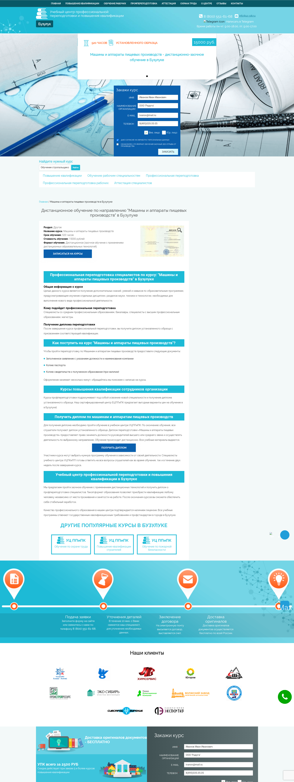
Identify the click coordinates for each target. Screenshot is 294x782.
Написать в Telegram (240, 21)
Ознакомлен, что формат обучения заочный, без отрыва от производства (148, 145)
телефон (129, 124)
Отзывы (221, 3)
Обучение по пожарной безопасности (157, 548)
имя (132, 97)
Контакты (237, 3)
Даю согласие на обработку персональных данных (145, 140)
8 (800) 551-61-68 (218, 16)
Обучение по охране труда (71, 546)
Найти (76, 167)
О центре (206, 3)
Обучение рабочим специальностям (113, 175)
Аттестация (169, 3)
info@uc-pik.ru (247, 15)
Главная (56, 3)
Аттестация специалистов (133, 183)
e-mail (131, 115)
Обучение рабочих (115, 3)
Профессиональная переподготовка (172, 175)
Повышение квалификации (82, 3)
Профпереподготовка (144, 3)
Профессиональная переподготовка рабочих (76, 183)
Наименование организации (126, 107)
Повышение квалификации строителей (114, 548)
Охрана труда (188, 3)
